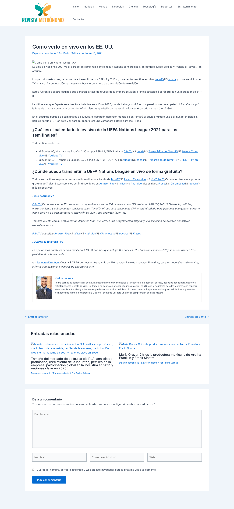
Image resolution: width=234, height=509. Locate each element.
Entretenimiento (187, 6)
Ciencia (133, 6)
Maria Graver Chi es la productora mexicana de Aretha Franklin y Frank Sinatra (160, 356)
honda (172, 79)
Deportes (166, 6)
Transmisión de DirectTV (163, 151)
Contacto (78, 19)
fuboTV (159, 79)
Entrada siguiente (197, 316)
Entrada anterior (36, 316)
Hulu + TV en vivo (135, 179)
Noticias (89, 6)
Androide (136, 183)
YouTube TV (55, 155)
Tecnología (149, 6)
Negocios (118, 6)
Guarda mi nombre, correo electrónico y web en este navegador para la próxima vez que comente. (96, 469)
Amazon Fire (106, 183)
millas (122, 183)
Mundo (103, 6)
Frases (162, 183)
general (193, 183)
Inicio (75, 6)
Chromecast (177, 183)
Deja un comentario (44, 53)
